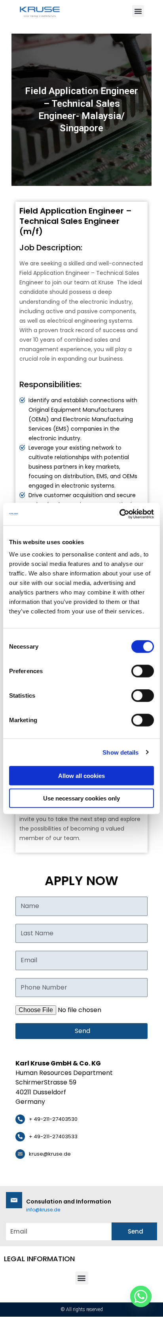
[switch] (142, 671)
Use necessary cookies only (81, 798)
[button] (138, 11)
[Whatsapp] (141, 1296)
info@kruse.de (43, 1209)
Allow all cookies (81, 775)
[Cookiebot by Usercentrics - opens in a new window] (119, 514)
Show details (120, 752)
